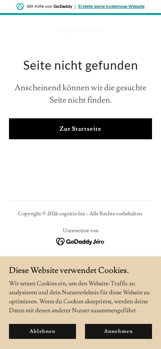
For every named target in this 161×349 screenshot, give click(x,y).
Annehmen (118, 331)
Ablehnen (42, 331)
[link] (80, 30)
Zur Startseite (80, 129)
